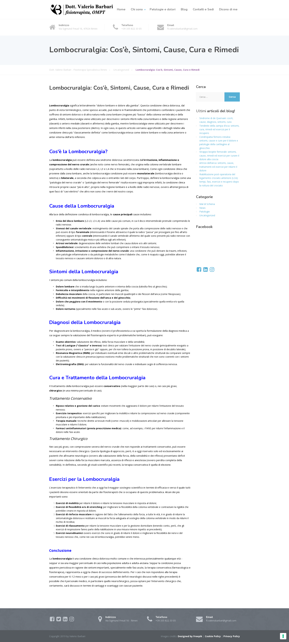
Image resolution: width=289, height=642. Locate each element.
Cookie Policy (213, 636)
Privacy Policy (231, 636)
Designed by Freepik (190, 636)
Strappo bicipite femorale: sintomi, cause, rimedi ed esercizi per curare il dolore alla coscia (219, 155)
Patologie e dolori (162, 9)
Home (121, 9)
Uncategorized (207, 215)
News (202, 207)
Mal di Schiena (207, 204)
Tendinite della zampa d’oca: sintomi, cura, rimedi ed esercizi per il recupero (219, 129)
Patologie (204, 211)
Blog (184, 9)
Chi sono (137, 9)
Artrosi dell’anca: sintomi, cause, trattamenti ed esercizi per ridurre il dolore (218, 166)
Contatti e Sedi (203, 9)
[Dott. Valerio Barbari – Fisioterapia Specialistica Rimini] (82, 9)
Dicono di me (228, 9)
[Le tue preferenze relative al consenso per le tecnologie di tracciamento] (283, 636)
